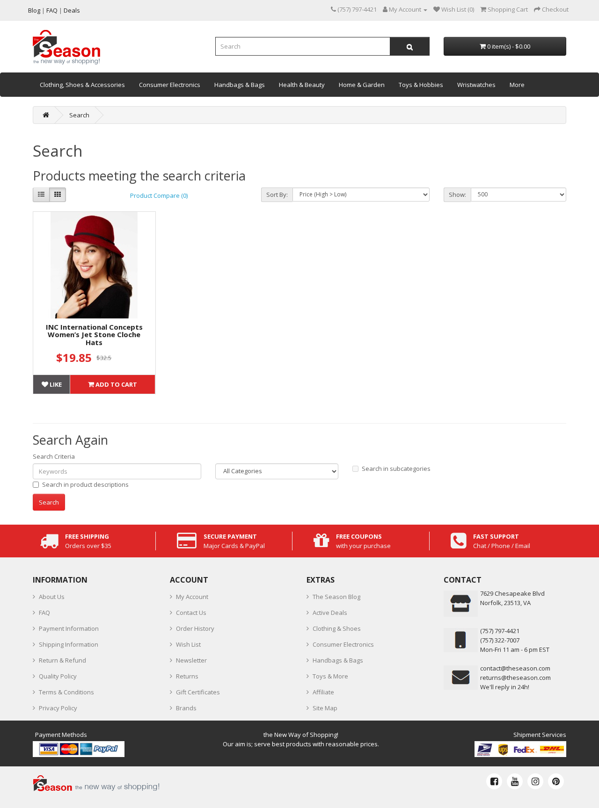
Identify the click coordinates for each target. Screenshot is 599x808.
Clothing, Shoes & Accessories (82, 84)
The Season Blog (336, 596)
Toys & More (330, 676)
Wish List (188, 644)
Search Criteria (54, 456)
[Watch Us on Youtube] (515, 781)
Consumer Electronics (169, 84)
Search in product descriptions (85, 484)
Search (79, 115)
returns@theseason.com (515, 677)
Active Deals (330, 612)
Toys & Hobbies (421, 84)
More (517, 84)
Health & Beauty (302, 84)
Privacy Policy (58, 708)
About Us (52, 596)
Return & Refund (62, 660)
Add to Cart (115, 384)
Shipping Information (68, 644)
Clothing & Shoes (337, 628)
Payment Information (69, 628)
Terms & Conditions (66, 692)
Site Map (325, 708)
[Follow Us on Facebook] (494, 781)
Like (55, 384)
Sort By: (277, 194)
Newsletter (191, 660)
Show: (457, 194)
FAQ (44, 612)
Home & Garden (362, 84)
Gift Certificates (198, 692)
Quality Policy (58, 676)
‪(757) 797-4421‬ (499, 631)
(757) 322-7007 (499, 640)
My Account (192, 596)
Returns (187, 676)
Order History (195, 628)
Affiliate (323, 692)
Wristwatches (476, 84)
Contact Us (191, 612)
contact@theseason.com (515, 668)
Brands (186, 708)
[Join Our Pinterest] (556, 781)
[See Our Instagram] (535, 781)
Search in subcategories (396, 468)
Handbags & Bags (239, 84)
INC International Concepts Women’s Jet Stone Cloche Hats (94, 334)
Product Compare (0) (159, 195)
